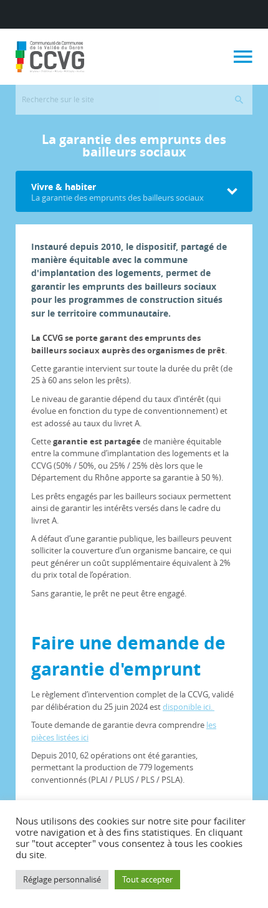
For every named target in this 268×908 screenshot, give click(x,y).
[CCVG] (50, 56)
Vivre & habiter (117, 192)
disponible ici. (188, 706)
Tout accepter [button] (147, 879)
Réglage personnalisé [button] (62, 879)
